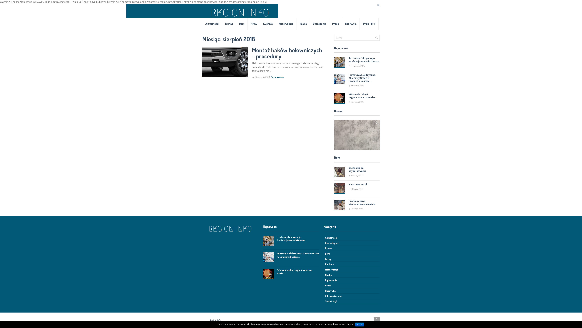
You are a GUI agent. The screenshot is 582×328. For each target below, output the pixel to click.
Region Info (215, 320)
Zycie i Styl (369, 23)
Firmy (254, 23)
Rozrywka (350, 23)
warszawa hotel (358, 184)
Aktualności (212, 23)
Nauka (303, 23)
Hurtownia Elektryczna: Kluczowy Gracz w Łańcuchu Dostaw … (362, 78)
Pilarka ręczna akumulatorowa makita (362, 202)
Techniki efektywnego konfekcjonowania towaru (364, 60)
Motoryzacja (286, 23)
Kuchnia (268, 23)
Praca (335, 23)
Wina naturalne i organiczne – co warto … (363, 96)
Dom (241, 23)
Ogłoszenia (319, 23)
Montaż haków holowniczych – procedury (287, 53)
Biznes (229, 23)
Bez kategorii (332, 243)
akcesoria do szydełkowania (357, 169)
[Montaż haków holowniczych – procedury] (225, 62)
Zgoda (359, 324)
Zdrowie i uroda (333, 296)
